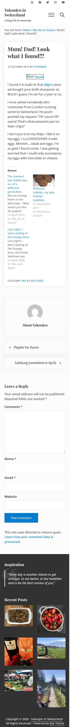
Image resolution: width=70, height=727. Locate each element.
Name (10, 459)
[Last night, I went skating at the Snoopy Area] (20, 248)
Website (10, 496)
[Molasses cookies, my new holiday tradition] (44, 180)
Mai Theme (57, 723)
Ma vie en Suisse (33, 280)
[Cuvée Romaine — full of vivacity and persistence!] (18, 652)
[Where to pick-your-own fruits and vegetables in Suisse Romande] (51, 619)
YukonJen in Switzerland (15, 12)
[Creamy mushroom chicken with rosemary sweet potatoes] (18, 615)
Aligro (48, 85)
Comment (13, 407)
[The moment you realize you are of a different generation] (20, 199)
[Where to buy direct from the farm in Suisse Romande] (18, 680)
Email (10, 478)
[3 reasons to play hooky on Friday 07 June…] (51, 688)
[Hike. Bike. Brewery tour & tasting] (51, 648)
